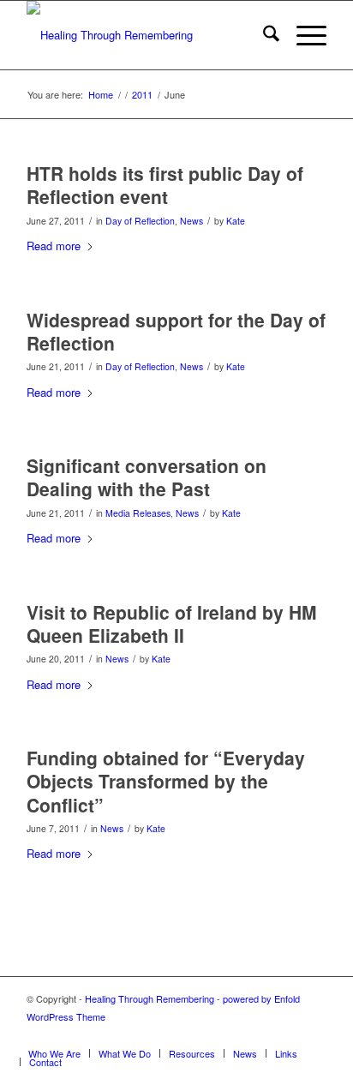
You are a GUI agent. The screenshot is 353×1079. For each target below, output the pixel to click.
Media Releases (138, 513)
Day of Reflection (140, 220)
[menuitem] (262, 35)
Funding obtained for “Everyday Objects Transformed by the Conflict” (166, 781)
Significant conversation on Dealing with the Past (146, 477)
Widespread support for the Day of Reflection (176, 331)
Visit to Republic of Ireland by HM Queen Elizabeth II (172, 623)
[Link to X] (288, 1035)
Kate (235, 220)
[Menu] (302, 35)
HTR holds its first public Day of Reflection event (165, 184)
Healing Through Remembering (149, 998)
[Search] (262, 35)
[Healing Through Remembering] (146, 35)
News (191, 220)
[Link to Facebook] (313, 1035)
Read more (54, 245)
